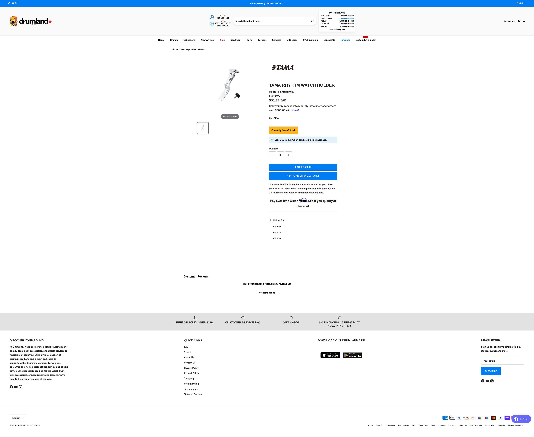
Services (276, 39)
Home (161, 39)
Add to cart (303, 167)
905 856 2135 (223, 18)
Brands (174, 39)
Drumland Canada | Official (28, 425)
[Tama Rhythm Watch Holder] (202, 128)
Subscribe (491, 371)
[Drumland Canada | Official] (30, 21)
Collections (189, 39)
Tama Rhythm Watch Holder (193, 49)
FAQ (186, 346)
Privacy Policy (191, 368)
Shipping (189, 378)
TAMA (275, 118)
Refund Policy (191, 373)
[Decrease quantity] (272, 154)
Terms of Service (193, 394)
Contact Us (329, 39)
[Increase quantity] (288, 154)
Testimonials (191, 389)
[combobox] (271, 21)
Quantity (273, 148)
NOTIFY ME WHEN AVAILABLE (303, 176)
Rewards (345, 39)
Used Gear (235, 39)
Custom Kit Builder (365, 38)
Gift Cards (292, 39)
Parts (249, 39)
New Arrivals (207, 39)
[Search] (312, 21)
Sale (222, 39)
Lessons (262, 39)
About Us (189, 357)
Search (187, 352)
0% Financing (310, 39)
